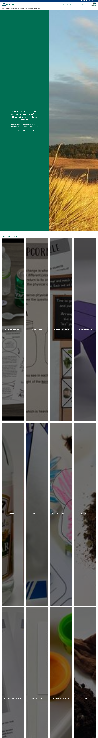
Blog (87, 4)
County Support (92, 0)
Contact (62, 4)
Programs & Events (80, 4)
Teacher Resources (70, 4)
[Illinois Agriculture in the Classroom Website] (8, 4)
